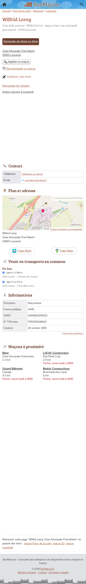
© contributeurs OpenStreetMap (67, 198)
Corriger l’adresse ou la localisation (66, 229)
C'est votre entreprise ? (73, 333)
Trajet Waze (24, 250)
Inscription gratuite (59, 572)
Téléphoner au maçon (32, 174)
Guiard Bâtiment (12, 368)
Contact (42, 572)
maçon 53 (58, 543)
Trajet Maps (66, 250)
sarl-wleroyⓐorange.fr (36, 180)
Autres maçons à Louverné (18, 91)
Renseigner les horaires (16, 85)
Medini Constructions (56, 368)
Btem (5, 352)
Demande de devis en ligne (20, 41)
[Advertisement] (43, 491)
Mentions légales (27, 572)
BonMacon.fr (47, 569)
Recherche (81, 4)
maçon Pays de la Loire (37, 543)
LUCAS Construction (56, 352)
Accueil (4, 4)
